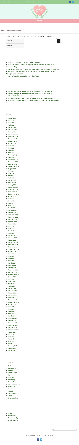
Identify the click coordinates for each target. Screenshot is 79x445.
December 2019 (13, 295)
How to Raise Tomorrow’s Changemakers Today (23, 76)
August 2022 (12, 224)
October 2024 (12, 164)
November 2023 (13, 189)
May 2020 (11, 284)
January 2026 (12, 132)
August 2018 (12, 332)
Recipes (10, 391)
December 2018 (13, 323)
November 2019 (13, 297)
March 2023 (11, 208)
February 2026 (12, 130)
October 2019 (12, 300)
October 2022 (12, 219)
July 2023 (11, 199)
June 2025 (11, 148)
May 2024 (11, 176)
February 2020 (12, 291)
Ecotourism (12, 368)
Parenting (11, 386)
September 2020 (13, 274)
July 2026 (11, 120)
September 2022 (13, 222)
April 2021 (11, 261)
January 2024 (12, 185)
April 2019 (11, 314)
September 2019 (13, 302)
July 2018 (11, 334)
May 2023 (11, 203)
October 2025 (12, 139)
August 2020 (12, 277)
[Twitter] (73, 2)
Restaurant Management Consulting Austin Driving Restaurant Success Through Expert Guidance (30, 72)
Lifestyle (11, 377)
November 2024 (13, 162)
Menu (39, 20)
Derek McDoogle (13, 91)
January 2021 (12, 268)
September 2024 (13, 166)
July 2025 (11, 146)
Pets (9, 389)
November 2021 (13, 245)
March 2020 (12, 288)
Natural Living (12, 382)
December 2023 (13, 187)
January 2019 (12, 320)
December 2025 (13, 134)
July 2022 (11, 226)
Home (10, 375)
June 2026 (11, 123)
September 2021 (13, 249)
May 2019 (11, 311)
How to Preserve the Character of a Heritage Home (24, 62)
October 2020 (12, 272)
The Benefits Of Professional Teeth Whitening (36, 91)
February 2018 (12, 346)
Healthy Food (12, 373)
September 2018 (13, 330)
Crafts (10, 366)
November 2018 (13, 325)
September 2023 (13, 194)
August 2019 (12, 304)
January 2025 (12, 157)
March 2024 (12, 180)
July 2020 (11, 279)
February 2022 (12, 238)
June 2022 (11, 228)
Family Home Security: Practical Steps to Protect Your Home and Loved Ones (33, 69)
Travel (10, 396)
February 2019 (12, 318)
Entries (12, 415)
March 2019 (11, 316)
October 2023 (12, 192)
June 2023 (11, 201)
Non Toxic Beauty (14, 384)
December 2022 (13, 215)
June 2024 (11, 173)
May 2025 (11, 150)
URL (9, 96)
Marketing (11, 379)
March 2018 (11, 343)
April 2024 (11, 178)
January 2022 (12, 240)
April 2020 (11, 286)
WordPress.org (13, 420)
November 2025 (13, 136)
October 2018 (12, 327)
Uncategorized (13, 398)
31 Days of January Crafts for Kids (42, 98)
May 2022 (11, 231)
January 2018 (12, 348)
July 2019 (11, 307)
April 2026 (11, 125)
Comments (13, 418)
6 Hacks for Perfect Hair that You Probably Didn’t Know (33, 101)
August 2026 (12, 118)
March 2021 (11, 263)
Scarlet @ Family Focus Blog (17, 100)
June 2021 (11, 256)
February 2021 (12, 265)
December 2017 (13, 350)
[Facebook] (69, 2)
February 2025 (12, 155)
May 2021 (11, 258)
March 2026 (12, 127)
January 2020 (12, 293)
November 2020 (13, 270)
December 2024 (13, 159)
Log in (10, 413)
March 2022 (11, 235)
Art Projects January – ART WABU (18, 98)
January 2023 (12, 212)
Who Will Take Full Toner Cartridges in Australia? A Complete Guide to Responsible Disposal (30, 65)
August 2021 (12, 251)
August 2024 (12, 169)
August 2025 (12, 143)
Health (10, 370)
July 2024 (11, 171)
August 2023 (12, 196)
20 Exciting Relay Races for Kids (23, 96)
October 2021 (12, 247)
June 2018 (11, 337)
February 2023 (12, 210)
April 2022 (11, 233)
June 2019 (11, 309)
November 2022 (13, 217)
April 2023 (11, 205)
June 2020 (11, 281)
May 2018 (11, 339)
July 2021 (11, 254)
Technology (12, 393)
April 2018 (11, 341)
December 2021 (13, 242)
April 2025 (11, 153)
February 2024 (12, 182)
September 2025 (13, 141)
